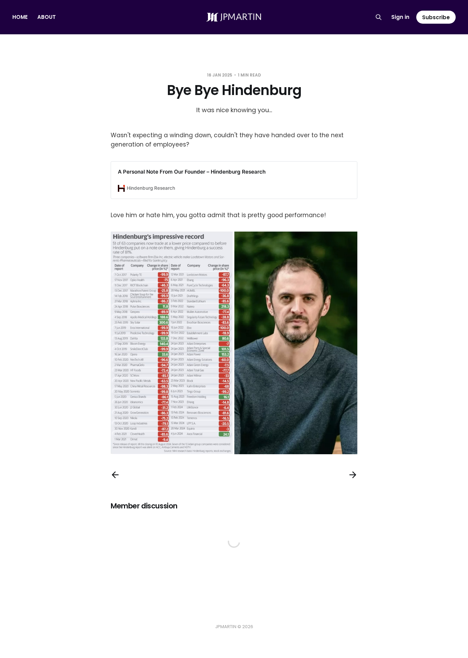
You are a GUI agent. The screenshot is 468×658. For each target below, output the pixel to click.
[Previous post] (115, 475)
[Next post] (352, 475)
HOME (20, 17)
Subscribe (436, 17)
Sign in (400, 17)
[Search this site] (378, 17)
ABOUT (46, 17)
